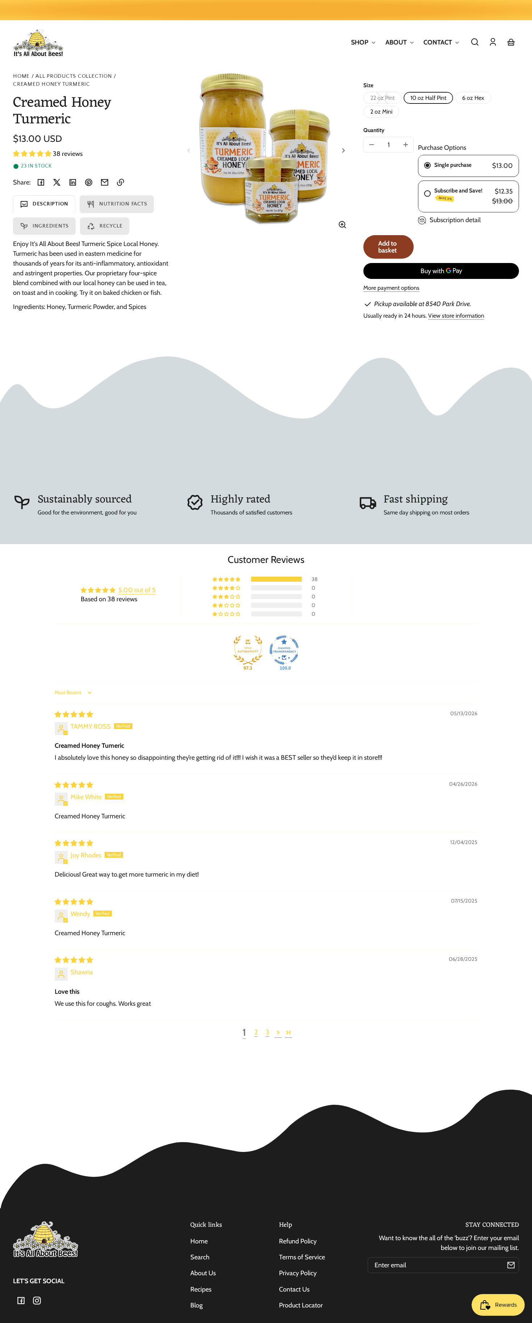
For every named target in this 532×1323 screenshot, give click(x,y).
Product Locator (301, 1305)
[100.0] (284, 650)
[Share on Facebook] (41, 182)
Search (200, 1257)
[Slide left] (190, 150)
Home (21, 76)
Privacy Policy (298, 1273)
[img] (74, 714)
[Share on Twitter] (57, 182)
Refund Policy (298, 1241)
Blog (196, 1305)
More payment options (391, 287)
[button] (475, 42)
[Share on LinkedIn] (73, 182)
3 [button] (267, 1032)
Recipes (200, 1289)
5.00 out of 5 (137, 590)
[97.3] (247, 650)
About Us (203, 1273)
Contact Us (294, 1289)
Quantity (373, 130)
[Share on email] (105, 182)
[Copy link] (120, 182)
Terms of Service (302, 1257)
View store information (456, 315)
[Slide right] (342, 150)
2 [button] (256, 1032)
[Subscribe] (511, 1265)
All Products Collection (73, 76)
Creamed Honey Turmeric (51, 84)
